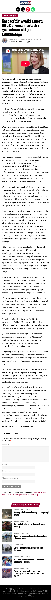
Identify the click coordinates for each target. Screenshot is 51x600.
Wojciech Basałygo (22, 42)
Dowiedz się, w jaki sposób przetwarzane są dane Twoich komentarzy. (24, 494)
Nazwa (4, 464)
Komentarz (7, 444)
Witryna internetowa (10, 478)
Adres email (6, 471)
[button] (4, 3)
